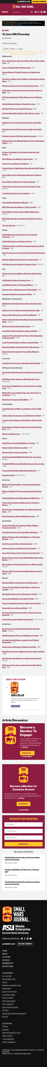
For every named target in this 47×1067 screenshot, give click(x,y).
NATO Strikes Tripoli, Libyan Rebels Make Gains (20, 212)
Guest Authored (9, 992)
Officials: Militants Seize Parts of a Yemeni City (20, 260)
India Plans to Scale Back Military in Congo (18, 443)
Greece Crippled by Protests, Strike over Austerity (21, 603)
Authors (6, 957)
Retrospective (9, 979)
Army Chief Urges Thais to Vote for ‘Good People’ (21, 553)
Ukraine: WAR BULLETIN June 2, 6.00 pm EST (22, 871)
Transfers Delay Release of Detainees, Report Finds (22, 420)
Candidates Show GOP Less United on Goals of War (22, 409)
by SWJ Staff (6, 38)
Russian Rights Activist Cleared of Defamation (20, 583)
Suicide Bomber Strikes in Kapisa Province (18, 104)
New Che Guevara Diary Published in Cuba (18, 516)
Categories (7, 973)
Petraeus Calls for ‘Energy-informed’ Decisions (20, 86)
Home (4, 951)
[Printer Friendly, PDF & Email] (12, 49)
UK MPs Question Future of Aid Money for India (20, 636)
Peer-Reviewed (9, 1001)
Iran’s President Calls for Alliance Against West (20, 342)
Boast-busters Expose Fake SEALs (15, 400)
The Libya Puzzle (9, 225)
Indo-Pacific (7, 1036)
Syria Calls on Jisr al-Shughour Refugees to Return (21, 175)
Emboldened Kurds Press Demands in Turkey (19, 594)
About (5, 954)
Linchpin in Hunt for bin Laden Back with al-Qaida (21, 363)
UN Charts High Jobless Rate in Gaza (16, 326)
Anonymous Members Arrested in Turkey (18, 599)
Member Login (24, 2)
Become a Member (39, 2)
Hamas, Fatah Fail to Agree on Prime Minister (19, 315)
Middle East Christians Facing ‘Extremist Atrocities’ (22, 304)
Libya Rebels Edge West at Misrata (15, 203)
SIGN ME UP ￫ (23, 804)
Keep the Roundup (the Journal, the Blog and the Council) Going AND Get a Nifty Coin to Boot (24, 53)
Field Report (8, 1004)
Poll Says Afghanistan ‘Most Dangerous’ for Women (22, 97)
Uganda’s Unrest (8, 475)
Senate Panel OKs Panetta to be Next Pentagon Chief (22, 372)
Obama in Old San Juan (11, 434)
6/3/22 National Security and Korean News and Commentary (22, 858)
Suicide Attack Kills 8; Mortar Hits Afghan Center (21, 113)
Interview (6, 989)
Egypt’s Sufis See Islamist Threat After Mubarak (20, 352)
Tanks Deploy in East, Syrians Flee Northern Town (21, 187)
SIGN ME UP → (27, 753)
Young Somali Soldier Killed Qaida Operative (19, 471)
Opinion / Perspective (11, 985)
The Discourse (8, 995)
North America (9, 1042)
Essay (5, 982)
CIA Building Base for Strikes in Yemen (17, 241)
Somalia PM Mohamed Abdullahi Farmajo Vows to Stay (23, 464)
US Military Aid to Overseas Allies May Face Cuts (20, 379)
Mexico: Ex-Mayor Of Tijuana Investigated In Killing (21, 491)
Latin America (8, 1039)
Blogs (5, 30)
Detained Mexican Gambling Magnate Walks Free (21, 498)
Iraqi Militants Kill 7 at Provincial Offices (17, 285)
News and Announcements (14, 1014)
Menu (5, 12)
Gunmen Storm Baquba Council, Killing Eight (19, 290)
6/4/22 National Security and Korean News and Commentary (22, 883)
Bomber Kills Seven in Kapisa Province (17, 109)
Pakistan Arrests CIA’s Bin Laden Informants (19, 136)
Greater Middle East (11, 1033)
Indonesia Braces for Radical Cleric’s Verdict (19, 548)
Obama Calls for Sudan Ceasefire (15, 448)
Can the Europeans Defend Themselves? (18, 619)
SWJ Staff (17, 695)
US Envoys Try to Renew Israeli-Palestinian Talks (21, 310)
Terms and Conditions (22, 1054)
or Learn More (27, 756)
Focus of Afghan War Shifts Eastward (16, 68)
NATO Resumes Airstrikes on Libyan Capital (19, 207)
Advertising (7, 966)
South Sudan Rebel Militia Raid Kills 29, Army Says (21, 457)
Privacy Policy (7, 1054)
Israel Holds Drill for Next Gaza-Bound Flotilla (19, 331)
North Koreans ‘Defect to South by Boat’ (17, 544)
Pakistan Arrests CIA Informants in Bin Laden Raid (21, 123)
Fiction (5, 1010)
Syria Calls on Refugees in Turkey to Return (18, 182)
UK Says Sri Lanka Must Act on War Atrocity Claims (21, 658)
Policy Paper (7, 998)
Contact (6, 960)
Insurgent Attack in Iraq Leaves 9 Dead (17, 294)
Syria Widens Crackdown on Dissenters (17, 159)
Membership (7, 963)
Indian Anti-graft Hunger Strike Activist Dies (19, 647)
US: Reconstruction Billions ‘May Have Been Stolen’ (22, 274)
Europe (5, 1030)
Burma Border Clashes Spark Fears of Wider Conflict (22, 564)
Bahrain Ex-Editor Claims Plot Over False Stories (20, 347)
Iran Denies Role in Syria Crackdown (16, 193)
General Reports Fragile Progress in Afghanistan (21, 72)
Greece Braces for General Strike (14, 608)
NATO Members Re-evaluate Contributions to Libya (22, 219)
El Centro (6, 976)
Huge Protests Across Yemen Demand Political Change (23, 253)
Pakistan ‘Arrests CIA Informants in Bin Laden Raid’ (22, 129)
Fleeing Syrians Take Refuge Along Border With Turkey (23, 168)
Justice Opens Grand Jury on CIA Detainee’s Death (21, 416)
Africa (5, 1027)
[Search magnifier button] (32, 12)
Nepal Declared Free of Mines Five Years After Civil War (23, 652)
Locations (7, 1023)
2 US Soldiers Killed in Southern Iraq (16, 280)
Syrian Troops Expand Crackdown (15, 164)
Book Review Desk (10, 1007)
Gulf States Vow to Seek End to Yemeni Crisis (19, 264)
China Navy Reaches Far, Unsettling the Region (20, 532)
